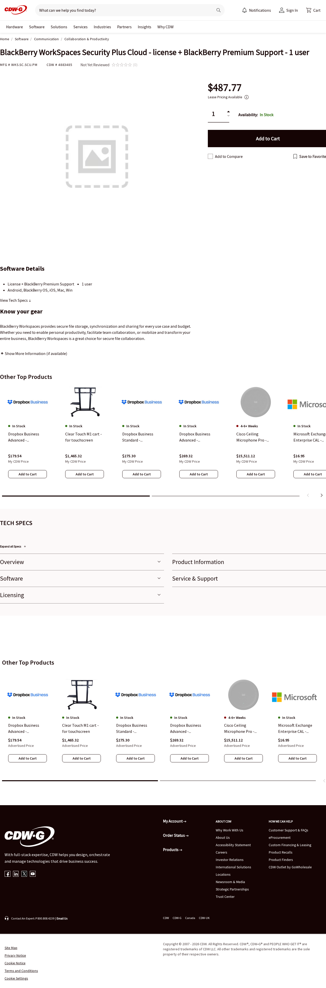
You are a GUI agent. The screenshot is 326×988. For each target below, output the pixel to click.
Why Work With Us (229, 830)
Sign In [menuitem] (292, 10)
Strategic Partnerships (232, 889)
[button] (313, 10)
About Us (223, 837)
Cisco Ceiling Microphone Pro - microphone (239, 728)
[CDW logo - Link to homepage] (14, 10)
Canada (190, 918)
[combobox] (122, 10)
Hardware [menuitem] (14, 26)
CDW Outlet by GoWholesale (290, 867)
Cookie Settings (16, 978)
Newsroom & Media (230, 882)
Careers (221, 852)
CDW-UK (204, 918)
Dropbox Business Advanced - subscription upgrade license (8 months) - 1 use (27, 728)
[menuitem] (244, 10)
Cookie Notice (15, 963)
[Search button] (218, 10)
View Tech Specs (14, 300)
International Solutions (233, 867)
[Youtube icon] (33, 874)
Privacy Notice (15, 955)
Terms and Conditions (21, 970)
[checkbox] (210, 156)
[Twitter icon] (24, 874)
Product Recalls (280, 852)
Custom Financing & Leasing (290, 845)
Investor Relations (229, 859)
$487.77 (224, 87)
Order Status (174, 835)
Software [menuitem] (37, 26)
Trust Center (225, 896)
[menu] (256, 10)
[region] (163, 442)
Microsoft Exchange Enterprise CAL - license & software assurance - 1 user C (295, 728)
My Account (173, 821)
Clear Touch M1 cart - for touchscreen (80, 728)
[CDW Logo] (14, 10)
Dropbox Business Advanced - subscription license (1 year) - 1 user (187, 728)
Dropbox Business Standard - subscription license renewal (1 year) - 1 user (133, 728)
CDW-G (177, 918)
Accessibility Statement (233, 845)
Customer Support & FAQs (288, 830)
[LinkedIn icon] (16, 874)
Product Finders (281, 859)
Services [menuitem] (80, 26)
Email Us (62, 918)
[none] (14, 27)
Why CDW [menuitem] (165, 26)
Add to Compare (229, 156)
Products (171, 849)
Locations (223, 874)
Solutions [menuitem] (59, 26)
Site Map (11, 947)
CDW (166, 918)
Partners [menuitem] (124, 26)
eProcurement (280, 837)
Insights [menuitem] (144, 26)
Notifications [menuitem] (260, 10)
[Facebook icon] (7, 874)
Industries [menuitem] (102, 26)
